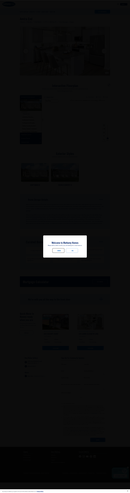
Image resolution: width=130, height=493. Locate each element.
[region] (65, 491)
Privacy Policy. (40, 491)
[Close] (127, 491)
